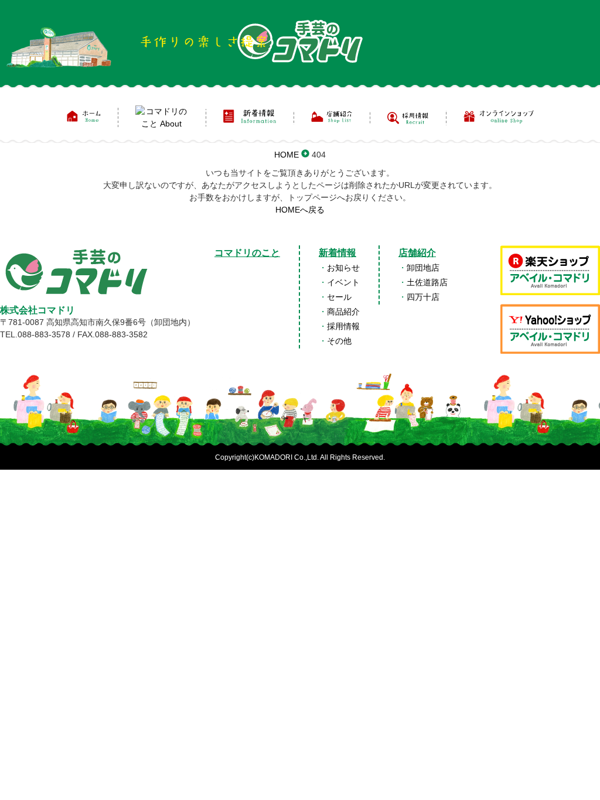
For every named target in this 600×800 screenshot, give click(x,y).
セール (339, 297)
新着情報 (337, 253)
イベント (343, 282)
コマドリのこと (247, 253)
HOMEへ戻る (300, 209)
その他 (339, 341)
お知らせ (343, 267)
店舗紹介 (417, 253)
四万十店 (423, 297)
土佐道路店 (427, 282)
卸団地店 (423, 267)
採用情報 (343, 326)
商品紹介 (343, 311)
